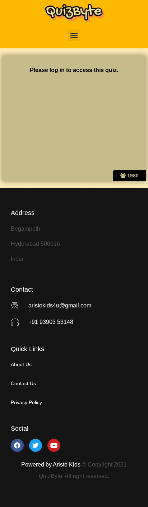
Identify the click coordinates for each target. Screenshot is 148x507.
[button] (74, 35)
